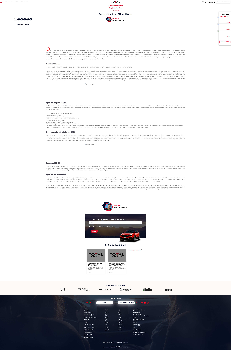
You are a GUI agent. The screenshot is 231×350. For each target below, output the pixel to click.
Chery (106, 327)
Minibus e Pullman (137, 325)
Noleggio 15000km (88, 337)
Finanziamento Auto (89, 324)
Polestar (120, 324)
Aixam (106, 331)
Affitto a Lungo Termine (139, 310)
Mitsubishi (120, 322)
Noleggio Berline (88, 336)
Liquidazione (87, 325)
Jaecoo (120, 331)
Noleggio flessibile (88, 312)
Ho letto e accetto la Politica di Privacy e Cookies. (102, 226)
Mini (119, 310)
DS (119, 319)
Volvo (119, 317)
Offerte (26, 2)
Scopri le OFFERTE (225, 41)
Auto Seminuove (137, 329)
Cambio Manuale (137, 324)
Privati (21, 2)
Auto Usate (136, 320)
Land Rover (121, 320)
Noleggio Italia (87, 320)
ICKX (119, 329)
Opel (119, 312)
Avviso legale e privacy (114, 347)
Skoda (119, 315)
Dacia (106, 309)
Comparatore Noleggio (138, 319)
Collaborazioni (106, 347)
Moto (6, 2)
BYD (119, 327)
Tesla (106, 319)
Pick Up (135, 317)
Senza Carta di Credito (89, 327)
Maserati (107, 322)
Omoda (107, 329)
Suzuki (106, 317)
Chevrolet (107, 320)
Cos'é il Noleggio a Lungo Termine (117, 5)
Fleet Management (88, 329)
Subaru (107, 315)
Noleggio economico (89, 314)
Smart (106, 314)
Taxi (134, 327)
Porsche (120, 314)
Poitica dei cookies (124, 347)
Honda (106, 310)
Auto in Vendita (88, 334)
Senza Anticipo (87, 310)
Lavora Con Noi (87, 319)
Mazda (120, 309)
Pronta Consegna (88, 331)
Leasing (86, 322)
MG (106, 324)
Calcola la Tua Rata (88, 332)
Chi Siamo (86, 309)
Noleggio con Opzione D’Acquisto (141, 315)
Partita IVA (11, 2)
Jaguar (106, 312)
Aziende (17, 2)
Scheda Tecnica (137, 314)
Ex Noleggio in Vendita (138, 334)
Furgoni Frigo (136, 312)
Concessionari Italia (137, 309)
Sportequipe (121, 325)
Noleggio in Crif (88, 315)
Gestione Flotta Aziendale (90, 317)
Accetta (94, 231)
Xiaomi (106, 325)
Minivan (135, 322)
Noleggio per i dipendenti (139, 332)
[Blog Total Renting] (148, 303)
